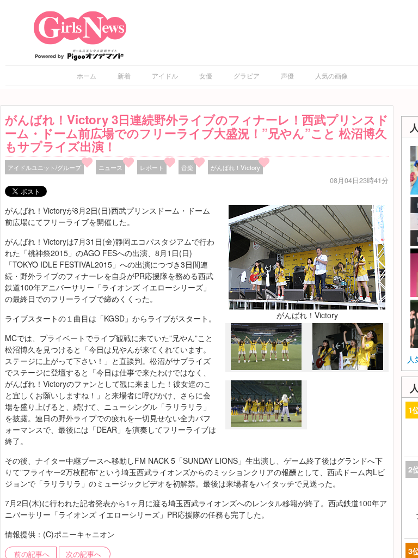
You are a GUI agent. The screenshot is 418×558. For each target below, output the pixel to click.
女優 (205, 75)
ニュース (110, 167)
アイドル (165, 75)
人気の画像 (331, 75)
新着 (124, 75)
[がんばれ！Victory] (307, 256)
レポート (152, 167)
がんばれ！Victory (235, 167)
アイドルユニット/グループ (44, 167)
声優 (287, 75)
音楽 (187, 167)
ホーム (86, 75)
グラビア (246, 75)
